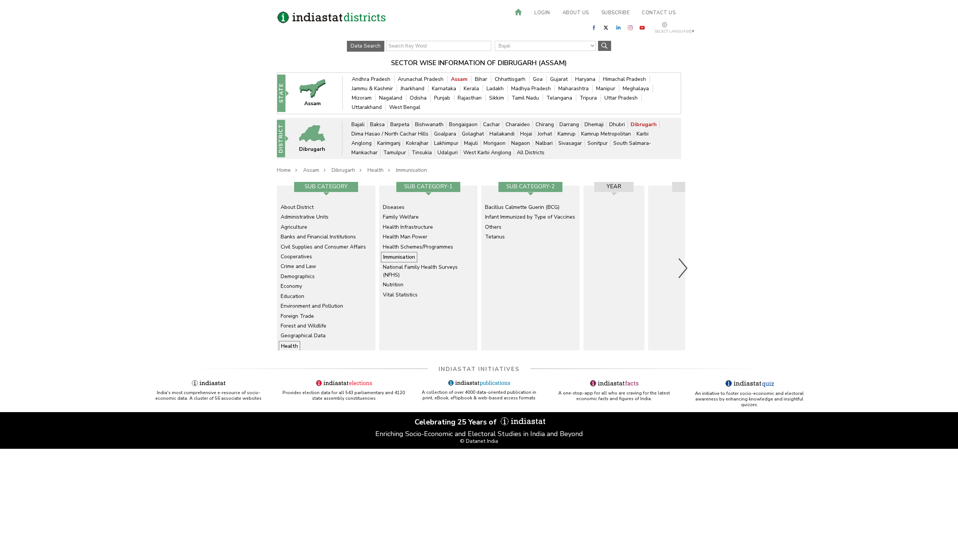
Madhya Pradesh (531, 88)
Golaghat (473, 133)
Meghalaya (636, 88)
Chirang (545, 124)
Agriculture (294, 227)
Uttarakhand (367, 107)
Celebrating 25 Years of (456, 422)
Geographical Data (303, 335)
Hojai (526, 133)
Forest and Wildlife (303, 325)
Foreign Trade (297, 316)
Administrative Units (305, 216)
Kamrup (567, 133)
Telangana (559, 97)
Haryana (585, 79)
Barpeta (399, 124)
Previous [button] (273, 268)
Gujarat (559, 79)
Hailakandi (502, 133)
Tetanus (495, 236)
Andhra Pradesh (371, 79)
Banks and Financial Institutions (318, 236)
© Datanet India (479, 441)
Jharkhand (412, 88)
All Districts (530, 152)
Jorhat (545, 133)
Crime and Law (298, 266)
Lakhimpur (446, 143)
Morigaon (494, 143)
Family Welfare (401, 216)
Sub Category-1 (428, 186)
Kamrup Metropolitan (606, 133)
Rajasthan (470, 97)
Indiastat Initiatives (479, 369)
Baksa (377, 124)
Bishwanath (429, 124)
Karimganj (388, 143)
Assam (459, 79)
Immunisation (411, 170)
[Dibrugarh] (317, 138)
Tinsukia (422, 152)
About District (297, 207)
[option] (326, 268)
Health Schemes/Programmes (418, 246)
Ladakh (495, 88)
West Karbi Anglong (487, 152)
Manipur (605, 88)
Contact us (658, 12)
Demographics (298, 276)
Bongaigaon (463, 124)
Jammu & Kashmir (372, 88)
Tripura (588, 97)
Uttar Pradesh (621, 97)
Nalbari (544, 143)
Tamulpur (394, 152)
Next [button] (683, 268)
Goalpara (445, 133)
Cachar (491, 124)
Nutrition (393, 284)
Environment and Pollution (312, 306)
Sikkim (496, 97)
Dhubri (617, 124)
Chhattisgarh (510, 79)
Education (292, 296)
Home (284, 170)
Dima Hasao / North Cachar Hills (389, 133)
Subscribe (615, 12)
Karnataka (444, 88)
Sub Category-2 (530, 186)
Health (375, 170)
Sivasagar (570, 143)
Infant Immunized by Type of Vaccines (530, 216)
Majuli (471, 143)
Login (542, 12)
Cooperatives (296, 256)
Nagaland (390, 97)
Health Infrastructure (408, 227)
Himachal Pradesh (624, 79)
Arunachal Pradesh (420, 79)
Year (614, 186)
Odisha (418, 97)
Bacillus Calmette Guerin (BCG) (522, 207)
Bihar (481, 79)
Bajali (357, 124)
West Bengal (404, 107)
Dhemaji (594, 124)
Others (493, 227)
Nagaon (520, 143)
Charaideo (518, 124)
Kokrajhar (417, 143)
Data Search (366, 45)
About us (575, 12)
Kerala (471, 88)
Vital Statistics (400, 294)
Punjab (442, 97)
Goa (538, 79)
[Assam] (317, 93)
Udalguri (447, 152)
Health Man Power (405, 236)
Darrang (569, 124)
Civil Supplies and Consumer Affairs (323, 246)
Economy (291, 286)
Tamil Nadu (525, 97)
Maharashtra (573, 88)
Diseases (394, 207)
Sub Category (326, 186)
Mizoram (362, 97)
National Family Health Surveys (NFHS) (420, 271)
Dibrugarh (644, 124)
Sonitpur (598, 143)
